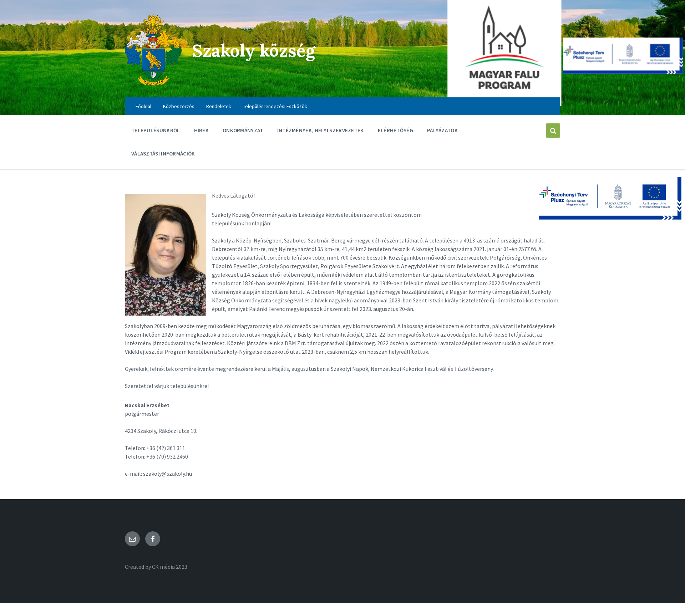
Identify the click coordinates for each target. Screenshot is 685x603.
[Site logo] (153, 83)
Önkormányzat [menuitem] (243, 130)
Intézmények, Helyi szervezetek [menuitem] (320, 130)
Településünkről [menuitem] (155, 130)
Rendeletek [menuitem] (218, 106)
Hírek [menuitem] (201, 130)
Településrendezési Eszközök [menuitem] (275, 106)
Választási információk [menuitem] (163, 153)
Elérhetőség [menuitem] (395, 130)
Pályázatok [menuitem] (442, 130)
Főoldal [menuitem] (143, 106)
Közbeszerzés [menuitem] (178, 106)
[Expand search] (553, 130)
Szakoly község (253, 50)
